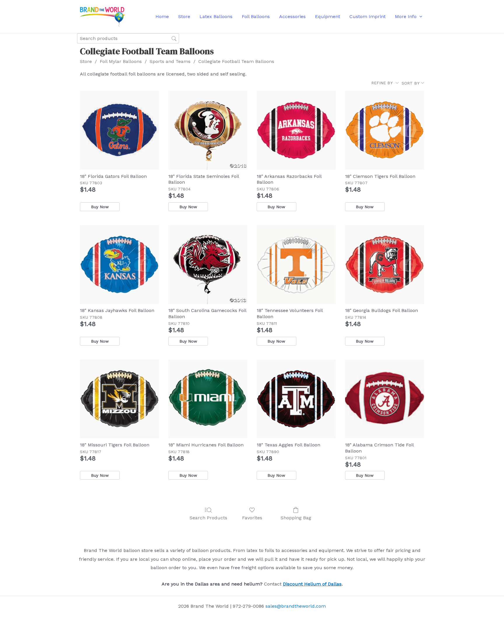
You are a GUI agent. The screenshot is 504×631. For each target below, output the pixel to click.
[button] (419, 16)
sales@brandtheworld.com (295, 606)
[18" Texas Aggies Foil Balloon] (296, 399)
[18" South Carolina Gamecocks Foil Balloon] (207, 264)
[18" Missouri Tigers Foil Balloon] (119, 399)
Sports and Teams (170, 61)
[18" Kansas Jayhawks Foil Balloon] (119, 264)
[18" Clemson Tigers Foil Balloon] (384, 130)
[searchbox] (128, 38)
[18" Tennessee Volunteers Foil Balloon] (296, 264)
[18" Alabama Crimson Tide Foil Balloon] (384, 399)
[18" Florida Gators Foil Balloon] (119, 130)
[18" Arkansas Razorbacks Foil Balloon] (296, 130)
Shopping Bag (296, 517)
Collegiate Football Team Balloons (236, 61)
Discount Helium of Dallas (312, 584)
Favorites (252, 517)
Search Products (208, 517)
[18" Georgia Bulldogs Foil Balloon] (384, 264)
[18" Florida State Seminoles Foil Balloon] (207, 130)
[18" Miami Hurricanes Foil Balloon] (207, 399)
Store (86, 61)
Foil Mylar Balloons (121, 61)
